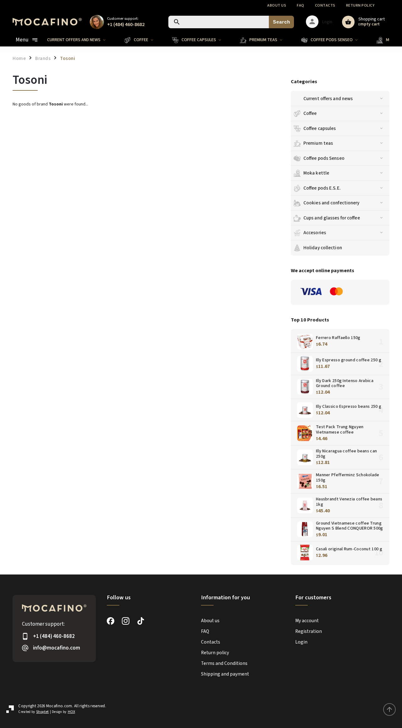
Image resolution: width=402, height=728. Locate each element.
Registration (308, 631)
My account (307, 620)
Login (301, 642)
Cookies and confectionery (331, 202)
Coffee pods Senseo (324, 158)
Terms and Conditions (224, 663)
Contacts (325, 5)
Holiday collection (322, 247)
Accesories (314, 232)
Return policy (360, 5)
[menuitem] (81, 39)
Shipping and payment (225, 674)
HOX (71, 712)
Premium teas (318, 143)
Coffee (310, 113)
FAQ (300, 5)
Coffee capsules (319, 128)
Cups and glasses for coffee (331, 217)
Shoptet (42, 712)
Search (281, 21)
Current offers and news (328, 98)
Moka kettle (316, 173)
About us (276, 5)
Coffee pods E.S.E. (322, 188)
